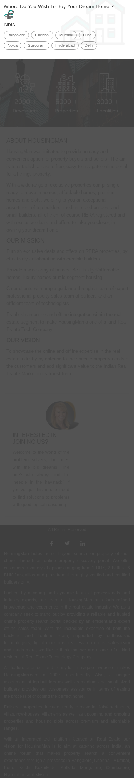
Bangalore (16, 35)
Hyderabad (65, 45)
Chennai (42, 35)
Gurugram (36, 45)
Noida (13, 45)
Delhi (89, 45)
